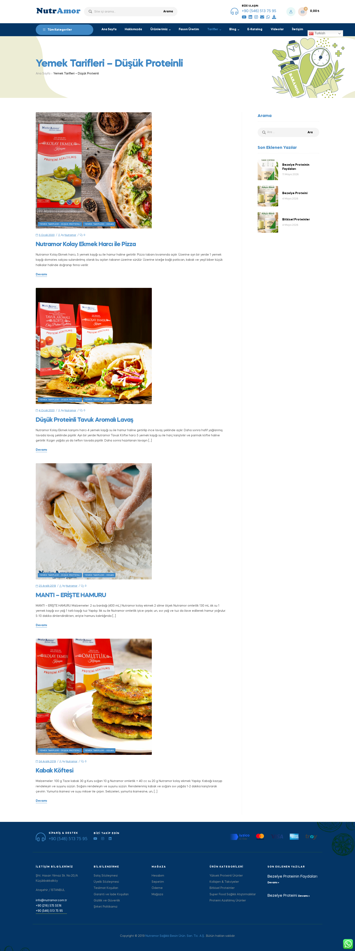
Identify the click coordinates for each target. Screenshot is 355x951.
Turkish (319, 33)
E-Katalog (254, 29)
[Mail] (262, 17)
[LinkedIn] (250, 17)
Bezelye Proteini (282, 896)
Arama (168, 11)
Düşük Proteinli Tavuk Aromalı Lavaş (84, 420)
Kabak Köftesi (54, 771)
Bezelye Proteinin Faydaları (292, 876)
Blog (232, 29)
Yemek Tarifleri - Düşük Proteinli (59, 224)
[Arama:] (288, 132)
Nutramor (70, 235)
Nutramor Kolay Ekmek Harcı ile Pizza (86, 244)
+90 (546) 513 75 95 (259, 11)
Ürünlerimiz (159, 29)
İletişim (297, 29)
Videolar (277, 29)
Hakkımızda (133, 29)
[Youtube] (95, 838)
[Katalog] (274, 17)
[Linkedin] (110, 838)
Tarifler (212, 29)
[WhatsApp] (268, 17)
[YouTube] (244, 17)
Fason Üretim (189, 29)
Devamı (41, 274)
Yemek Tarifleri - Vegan (99, 224)
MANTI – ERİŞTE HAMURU (71, 595)
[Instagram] (256, 17)
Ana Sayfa (108, 29)
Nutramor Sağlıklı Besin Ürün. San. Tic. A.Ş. (175, 936)
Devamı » (273, 882)
